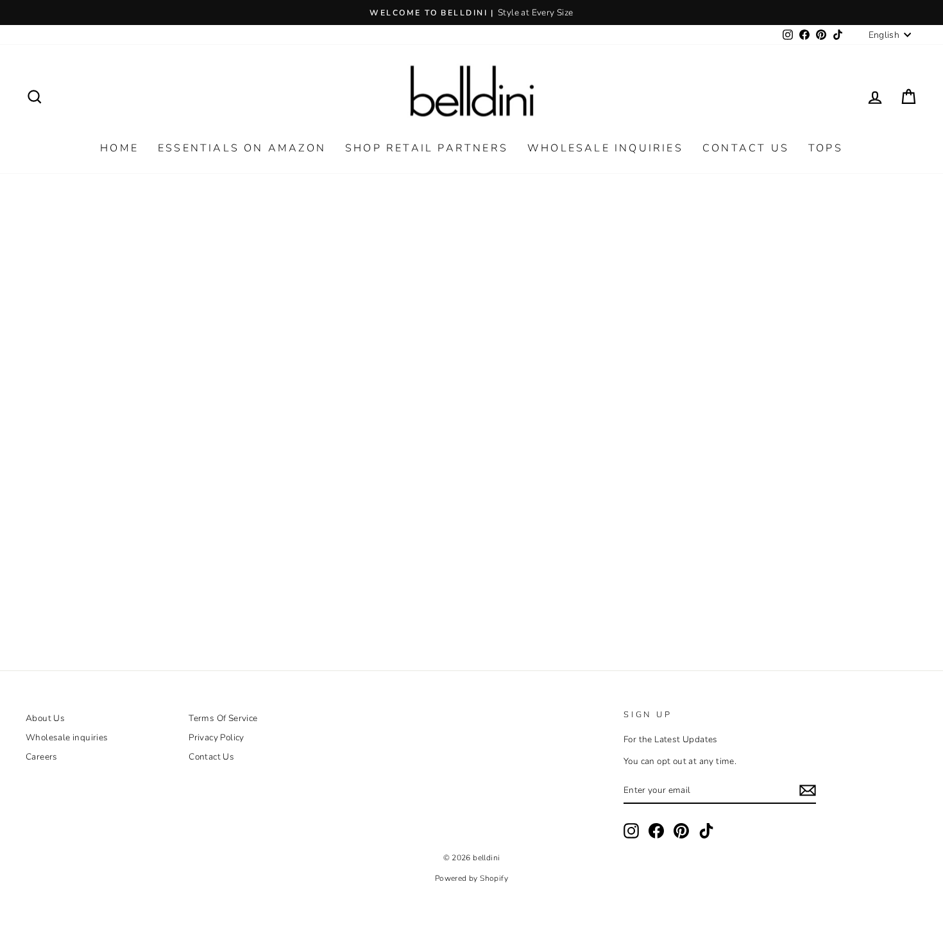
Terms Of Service (223, 718)
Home (119, 148)
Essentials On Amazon (242, 148)
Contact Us (745, 148)
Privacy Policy (216, 737)
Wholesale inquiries (67, 737)
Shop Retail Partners (426, 148)
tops (825, 148)
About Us (45, 718)
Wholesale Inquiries (605, 148)
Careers (42, 757)
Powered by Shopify (471, 878)
